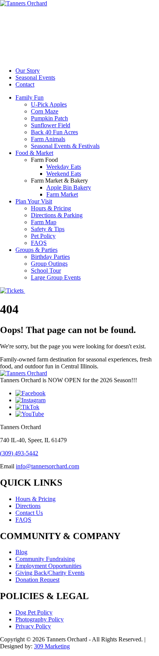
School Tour (46, 270)
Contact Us (29, 512)
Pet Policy (43, 236)
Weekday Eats (63, 166)
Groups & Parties (36, 249)
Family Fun (29, 97)
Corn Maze (44, 111)
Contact (24, 84)
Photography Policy (39, 619)
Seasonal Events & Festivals (65, 146)
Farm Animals (48, 139)
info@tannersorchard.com (47, 466)
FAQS (39, 243)
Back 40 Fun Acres (54, 132)
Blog (21, 552)
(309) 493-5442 (19, 453)
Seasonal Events (35, 77)
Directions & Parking (57, 215)
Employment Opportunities (48, 566)
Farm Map (43, 222)
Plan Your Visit (33, 201)
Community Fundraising (45, 559)
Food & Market (34, 153)
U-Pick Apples (49, 104)
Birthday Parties (50, 256)
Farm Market (62, 194)
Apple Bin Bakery (68, 187)
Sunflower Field (50, 125)
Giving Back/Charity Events (50, 572)
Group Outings (49, 263)
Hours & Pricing (51, 208)
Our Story (27, 70)
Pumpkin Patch (49, 118)
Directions (28, 506)
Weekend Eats (63, 173)
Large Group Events (56, 277)
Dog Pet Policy (33, 612)
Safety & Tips (47, 229)
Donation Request (37, 579)
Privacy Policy (33, 626)
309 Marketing (52, 646)
